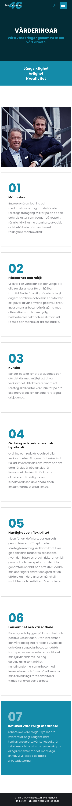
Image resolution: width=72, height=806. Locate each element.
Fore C (22, 800)
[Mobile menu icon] (63, 5)
